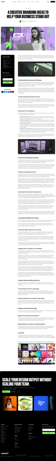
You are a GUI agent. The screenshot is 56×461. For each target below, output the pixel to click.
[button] (14, 1)
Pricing (28, 1)
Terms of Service (31, 456)
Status (40, 456)
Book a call (52, 1)
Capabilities (19, 1)
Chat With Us (16, 439)
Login (48, 1)
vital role (22, 83)
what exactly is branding (23, 88)
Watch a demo (37, 1)
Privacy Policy (36, 456)
